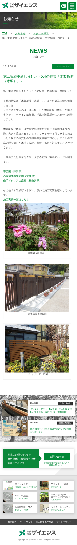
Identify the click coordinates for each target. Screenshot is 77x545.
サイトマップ (26, 522)
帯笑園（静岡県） (13, 171)
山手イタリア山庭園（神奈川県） (22, 180)
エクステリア (63, 66)
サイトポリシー (63, 522)
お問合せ (12, 522)
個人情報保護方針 (44, 522)
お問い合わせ (57, 456)
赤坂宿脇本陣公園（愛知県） (20, 176)
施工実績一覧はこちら (16, 199)
